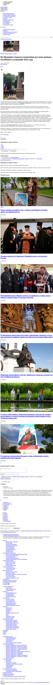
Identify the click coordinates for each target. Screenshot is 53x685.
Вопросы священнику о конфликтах (14, 652)
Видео (4, 634)
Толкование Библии (10, 549)
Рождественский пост (11, 637)
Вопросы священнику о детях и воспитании (16, 574)
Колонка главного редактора (10, 580)
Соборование (9, 666)
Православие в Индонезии (12, 627)
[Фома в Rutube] (5, 508)
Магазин (5, 513)
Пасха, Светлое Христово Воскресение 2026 (16, 554)
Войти (10, 39)
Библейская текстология (12, 545)
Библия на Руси (9, 550)
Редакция (6, 134)
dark (4, 64)
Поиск (5, 4)
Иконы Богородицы (10, 561)
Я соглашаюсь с (10, 157)
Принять (3, 683)
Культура (5, 606)
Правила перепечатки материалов (11, 535)
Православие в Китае (11, 629)
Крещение (8, 660)
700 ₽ (2, 145)
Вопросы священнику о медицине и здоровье (17, 656)
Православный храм (8, 566)
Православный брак (11, 604)
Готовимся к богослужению (9, 668)
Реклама (5, 514)
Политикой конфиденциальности (8, 532)
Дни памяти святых (10, 556)
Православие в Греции (11, 624)
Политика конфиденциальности (10, 534)
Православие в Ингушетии (12, 626)
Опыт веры (8, 587)
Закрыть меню (4, 8)
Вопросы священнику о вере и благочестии (16, 645)
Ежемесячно (13, 151)
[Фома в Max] (4, 510)
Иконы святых (9, 564)
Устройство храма (10, 569)
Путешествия (6, 583)
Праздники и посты (8, 636)
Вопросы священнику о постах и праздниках (16, 559)
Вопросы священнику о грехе (13, 650)
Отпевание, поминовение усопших (14, 663)
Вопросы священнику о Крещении (14, 653)
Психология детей (10, 573)
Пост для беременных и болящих (14, 642)
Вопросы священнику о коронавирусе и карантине (18, 651)
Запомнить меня (6, 481)
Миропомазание (10, 665)
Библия (5, 540)
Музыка (8, 611)
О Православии (9, 590)
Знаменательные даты (11, 592)
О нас (4, 512)
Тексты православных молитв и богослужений (14, 676)
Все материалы (6, 22)
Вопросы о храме (10, 657)
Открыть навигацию (8, 1)
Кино (7, 614)
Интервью (5, 630)
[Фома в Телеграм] (6, 505)
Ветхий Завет (9, 543)
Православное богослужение (10, 32)
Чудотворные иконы (11, 565)
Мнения (5, 631)
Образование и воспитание (9, 581)
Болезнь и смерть (10, 599)
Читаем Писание (10, 548)
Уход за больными (10, 600)
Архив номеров (7, 521)
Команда (5, 517)
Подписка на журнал (8, 24)
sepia (6, 64)
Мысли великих (10, 617)
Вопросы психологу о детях (12, 578)
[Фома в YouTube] (5, 507)
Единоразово (5, 151)
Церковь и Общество (8, 675)
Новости (5, 18)
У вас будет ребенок (10, 576)
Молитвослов (6, 21)
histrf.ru (9, 132)
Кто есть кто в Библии (11, 544)
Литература (9, 609)
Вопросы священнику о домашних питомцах (16, 648)
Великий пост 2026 (10, 638)
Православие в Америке (12, 620)
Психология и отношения (9, 16)
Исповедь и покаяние (11, 662)
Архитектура (9, 607)
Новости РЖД (6, 584)
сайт (2, 104)
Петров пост (9, 641)
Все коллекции (6, 34)
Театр (7, 615)
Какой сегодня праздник (9, 29)
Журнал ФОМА (4, 53)
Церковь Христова (7, 672)
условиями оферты (14, 157)
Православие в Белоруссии (12, 622)
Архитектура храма (10, 568)
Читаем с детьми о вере (8, 33)
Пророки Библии (10, 546)
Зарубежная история (11, 596)
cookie (15, 536)
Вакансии (5, 518)
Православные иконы (8, 560)
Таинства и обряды (7, 658)
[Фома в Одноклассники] (7, 503)
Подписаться (17, 528)
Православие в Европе (11, 625)
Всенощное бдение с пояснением (14, 671)
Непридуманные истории (9, 14)
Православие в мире (8, 619)
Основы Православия (8, 13)
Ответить (5, 497)
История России (10, 595)
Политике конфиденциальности (41, 682)
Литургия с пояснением (11, 670)
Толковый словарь (10, 616)
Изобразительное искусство (12, 612)
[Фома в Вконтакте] (6, 502)
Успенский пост (10, 640)
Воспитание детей (7, 570)
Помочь (6, 7)
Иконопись (8, 610)
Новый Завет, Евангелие (12, 541)
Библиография (9, 551)
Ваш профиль (7, 3)
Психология (6, 597)
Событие (15, 53)
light (1, 64)
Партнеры (5, 519)
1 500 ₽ (2, 146)
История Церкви (10, 594)
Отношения (6, 579)
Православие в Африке (11, 621)
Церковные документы (8, 673)
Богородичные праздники (12, 558)
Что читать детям (10, 575)
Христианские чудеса (11, 589)
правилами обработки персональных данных (32, 530)
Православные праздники (9, 553)
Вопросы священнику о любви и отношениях (17, 655)
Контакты (5, 516)
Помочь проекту (4, 155)
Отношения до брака (11, 602)
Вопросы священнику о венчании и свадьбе (16, 646)
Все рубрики (6, 23)
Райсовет (5, 30)
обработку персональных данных (20, 158)
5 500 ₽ (2, 148)
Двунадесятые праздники (12, 555)
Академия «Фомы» (7, 17)
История (5, 591)
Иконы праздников (10, 563)
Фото (4, 632)
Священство (9, 667)
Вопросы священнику (8, 19)
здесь (34, 153)
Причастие (8, 661)
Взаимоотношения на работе (13, 605)
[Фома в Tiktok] (5, 506)
